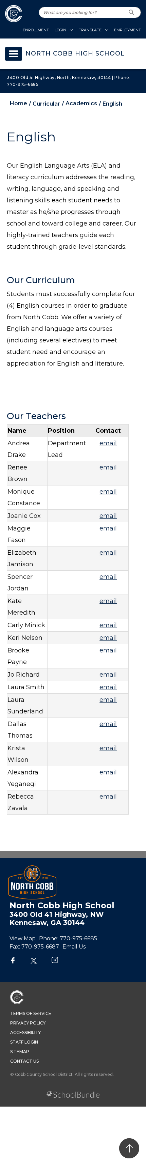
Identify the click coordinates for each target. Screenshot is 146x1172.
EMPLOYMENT (127, 30)
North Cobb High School (75, 53)
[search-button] (131, 12)
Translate (90, 30)
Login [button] (60, 30)
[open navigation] (13, 54)
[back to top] (129, 1148)
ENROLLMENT (36, 30)
